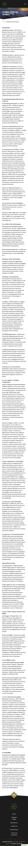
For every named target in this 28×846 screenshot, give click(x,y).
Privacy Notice (14, 829)
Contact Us (14, 826)
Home (4, 22)
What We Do (14, 823)
